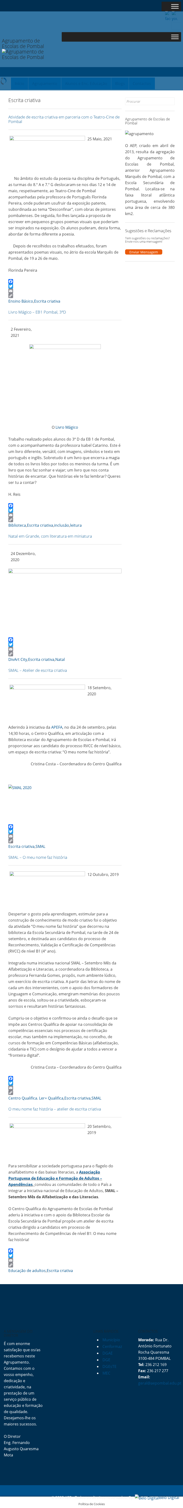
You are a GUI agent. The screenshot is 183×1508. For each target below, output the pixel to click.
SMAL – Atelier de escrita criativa (37, 670)
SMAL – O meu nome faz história (37, 857)
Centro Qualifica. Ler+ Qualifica (35, 1098)
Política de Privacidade (24, 1490)
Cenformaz (112, 1346)
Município (111, 1339)
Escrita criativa (47, 301)
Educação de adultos (27, 1270)
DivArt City (17, 659)
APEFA (56, 727)
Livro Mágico (67, 427)
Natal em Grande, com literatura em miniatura (50, 536)
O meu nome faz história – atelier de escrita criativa (54, 1109)
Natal (60, 659)
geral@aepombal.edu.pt (159, 1383)
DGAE (107, 1353)
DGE (106, 1359)
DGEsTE (109, 1366)
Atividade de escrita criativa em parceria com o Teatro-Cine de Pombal (64, 119)
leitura (76, 525)
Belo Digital (169, 1497)
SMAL (40, 846)
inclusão (61, 525)
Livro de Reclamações (64, 1490)
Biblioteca (17, 525)
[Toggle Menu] (175, 6)
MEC (106, 1373)
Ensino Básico (20, 301)
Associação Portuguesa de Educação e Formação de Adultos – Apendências (55, 1178)
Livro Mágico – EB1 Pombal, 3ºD (37, 312)
